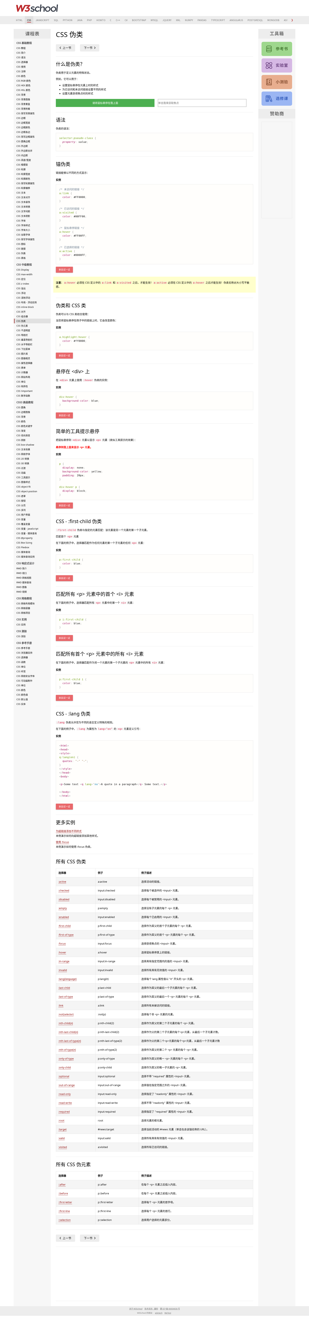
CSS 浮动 (21, 293)
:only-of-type (66, 1058)
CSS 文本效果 (23, 449)
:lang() (67, 979)
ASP (286, 20)
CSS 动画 (21, 472)
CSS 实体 (21, 704)
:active (62, 881)
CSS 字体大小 (23, 229)
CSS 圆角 (21, 407)
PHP (89, 20)
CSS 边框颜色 (23, 127)
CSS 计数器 (22, 372)
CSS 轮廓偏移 (23, 187)
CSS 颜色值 (22, 694)
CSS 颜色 (21, 76)
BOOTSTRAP (139, 20)
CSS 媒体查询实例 (25, 556)
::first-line (64, 1211)
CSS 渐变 (21, 430)
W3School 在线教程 (37, 8)
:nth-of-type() (67, 1050)
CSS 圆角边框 (23, 141)
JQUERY (167, 20)
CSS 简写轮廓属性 (25, 183)
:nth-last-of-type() (69, 1041)
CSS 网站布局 (23, 376)
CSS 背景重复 (23, 104)
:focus (62, 943)
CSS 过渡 (21, 468)
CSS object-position (26, 491)
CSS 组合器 (22, 316)
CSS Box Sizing (24, 542)
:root (61, 1120)
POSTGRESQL (255, 20)
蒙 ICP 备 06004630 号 (170, 1308)
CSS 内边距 (22, 155)
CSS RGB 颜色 (23, 80)
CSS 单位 (21, 381)
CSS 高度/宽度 (23, 159)
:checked (63, 890)
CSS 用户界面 (23, 514)
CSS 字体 (21, 220)
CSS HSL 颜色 (23, 90)
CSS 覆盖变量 (23, 524)
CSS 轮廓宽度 (23, 173)
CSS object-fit (23, 486)
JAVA (79, 20)
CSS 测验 (21, 636)
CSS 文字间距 (23, 211)
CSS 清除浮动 (23, 297)
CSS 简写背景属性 (25, 113)
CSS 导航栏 (22, 335)
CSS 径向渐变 (23, 435)
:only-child (64, 1067)
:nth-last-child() (68, 1032)
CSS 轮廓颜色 (23, 178)
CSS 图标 (21, 243)
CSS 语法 (21, 57)
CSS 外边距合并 (24, 150)
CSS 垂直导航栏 (24, 339)
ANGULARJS (236, 20)
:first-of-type (66, 934)
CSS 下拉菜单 (23, 349)
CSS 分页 (21, 505)
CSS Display (22, 269)
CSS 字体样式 (23, 225)
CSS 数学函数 (23, 395)
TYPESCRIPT (218, 20)
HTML (19, 20)
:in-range (63, 961)
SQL (56, 20)
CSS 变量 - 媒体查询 (26, 533)
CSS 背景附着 (23, 108)
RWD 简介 (21, 568)
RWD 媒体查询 (23, 582)
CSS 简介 (21, 52)
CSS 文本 (21, 192)
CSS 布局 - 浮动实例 (26, 302)
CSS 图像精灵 (23, 358)
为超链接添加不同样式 (69, 831)
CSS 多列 (21, 510)
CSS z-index (22, 283)
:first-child (64, 926)
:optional (63, 1076)
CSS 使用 (21, 66)
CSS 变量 (21, 519)
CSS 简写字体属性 (25, 239)
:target (62, 1129)
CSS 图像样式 (23, 482)
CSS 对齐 (21, 311)
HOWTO (100, 20)
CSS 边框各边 (23, 132)
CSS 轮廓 (21, 169)
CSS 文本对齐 (23, 197)
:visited (62, 1147)
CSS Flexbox (22, 547)
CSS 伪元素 (22, 325)
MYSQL (154, 20)
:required (64, 1111)
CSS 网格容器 (23, 608)
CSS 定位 (21, 279)
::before (63, 1193)
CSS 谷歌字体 (23, 234)
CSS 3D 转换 (22, 463)
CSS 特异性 (22, 386)
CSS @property (24, 538)
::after (62, 1184)
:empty (62, 908)
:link (60, 1005)
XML (178, 20)
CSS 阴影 (21, 440)
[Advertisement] (152, 1273)
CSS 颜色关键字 (24, 426)
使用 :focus (62, 842)
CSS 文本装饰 (23, 201)
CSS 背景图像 (23, 99)
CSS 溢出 (21, 288)
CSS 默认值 (22, 699)
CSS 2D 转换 (22, 458)
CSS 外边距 (22, 146)
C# (126, 20)
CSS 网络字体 (23, 454)
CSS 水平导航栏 (24, 344)
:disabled (63, 899)
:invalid (62, 970)
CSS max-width (24, 274)
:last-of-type (65, 996)
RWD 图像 (21, 587)
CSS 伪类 (21, 321)
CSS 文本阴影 (23, 215)
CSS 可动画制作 (24, 680)
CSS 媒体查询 (23, 551)
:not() (66, 1014)
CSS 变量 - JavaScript (27, 528)
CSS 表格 (21, 257)
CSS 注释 (21, 71)
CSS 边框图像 (23, 412)
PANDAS (201, 20)
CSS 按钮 (21, 500)
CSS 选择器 (22, 62)
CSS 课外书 (277, 99)
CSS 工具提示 (23, 477)
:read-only (64, 1094)
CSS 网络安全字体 (25, 676)
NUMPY (189, 20)
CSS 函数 (21, 662)
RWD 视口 (21, 573)
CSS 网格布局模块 (25, 603)
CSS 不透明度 (23, 330)
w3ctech (158, 1313)
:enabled (63, 917)
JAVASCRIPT (42, 20)
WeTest (167, 1313)
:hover (62, 952)
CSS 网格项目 (23, 612)
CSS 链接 (21, 248)
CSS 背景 (21, 94)
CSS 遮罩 (21, 496)
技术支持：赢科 (151, 1308)
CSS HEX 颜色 (23, 85)
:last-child (64, 988)
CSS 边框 (21, 118)
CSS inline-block (25, 307)
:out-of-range (66, 1085)
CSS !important (24, 390)
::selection (64, 1220)
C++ (118, 20)
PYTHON (67, 20)
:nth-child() (65, 1023)
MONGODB (273, 20)
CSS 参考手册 (23, 648)
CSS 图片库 (22, 353)
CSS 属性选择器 (24, 362)
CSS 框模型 (22, 164)
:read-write (65, 1103)
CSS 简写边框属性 (25, 136)
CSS (29, 20)
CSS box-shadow (25, 444)
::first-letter (65, 1202)
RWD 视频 (21, 591)
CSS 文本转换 (23, 206)
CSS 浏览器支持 (24, 652)
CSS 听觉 (21, 671)
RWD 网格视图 (23, 577)
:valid (61, 1138)
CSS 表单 (21, 367)
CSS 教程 (21, 48)
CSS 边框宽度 (23, 122)
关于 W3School (135, 1308)
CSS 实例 (21, 624)
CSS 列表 (21, 253)
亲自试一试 (64, 269)
